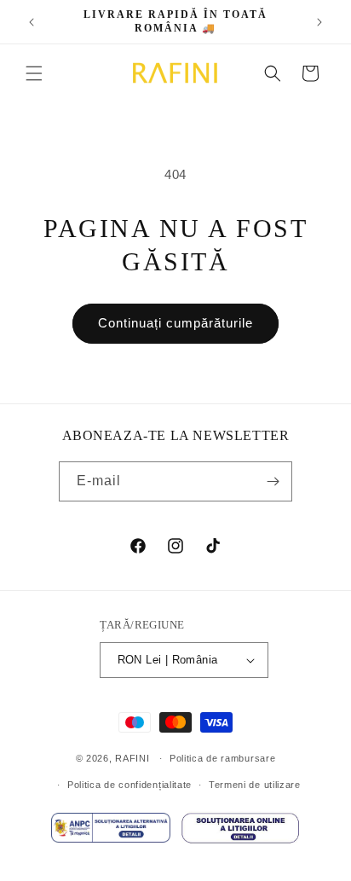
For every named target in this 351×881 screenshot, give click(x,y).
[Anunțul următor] (319, 22)
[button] (34, 73)
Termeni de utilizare (255, 785)
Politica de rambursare (222, 758)
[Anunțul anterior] (31, 22)
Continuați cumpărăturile (175, 323)
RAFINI (132, 758)
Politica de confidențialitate (129, 785)
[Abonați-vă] (272, 481)
